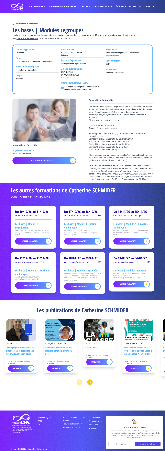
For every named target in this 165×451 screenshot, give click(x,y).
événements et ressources (127, 6)
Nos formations (36, 6)
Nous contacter (95, 418)
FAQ (39, 425)
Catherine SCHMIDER (27, 38)
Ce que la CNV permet (71, 427)
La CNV (85, 6)
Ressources (93, 425)
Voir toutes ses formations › (31, 196)
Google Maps (66, 78)
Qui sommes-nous (102, 6)
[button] (90, 382)
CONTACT (148, 6)
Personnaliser (121, 444)
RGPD (40, 421)
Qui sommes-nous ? (96, 421)
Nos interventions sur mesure (62, 6)
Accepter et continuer (147, 444)
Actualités (93, 428)
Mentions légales (44, 418)
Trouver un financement (72, 424)
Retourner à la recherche (27, 23)
